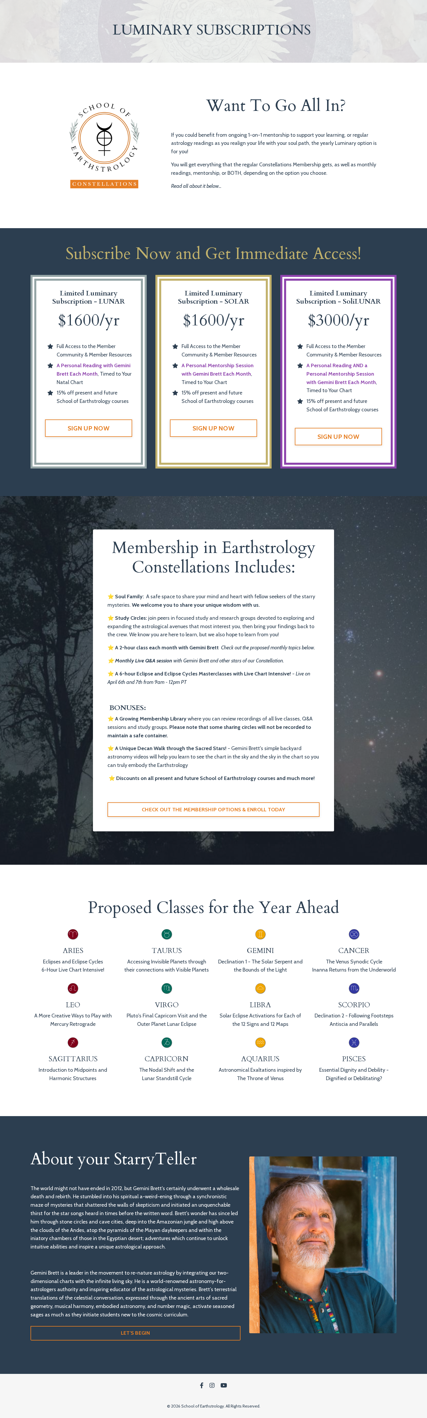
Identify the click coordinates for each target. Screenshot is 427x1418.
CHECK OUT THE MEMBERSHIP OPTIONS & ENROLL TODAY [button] (213, 809)
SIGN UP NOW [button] (89, 428)
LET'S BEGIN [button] (135, 1333)
